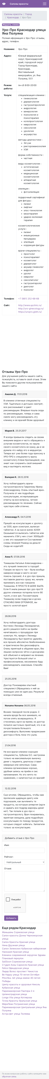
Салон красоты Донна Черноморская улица (22, 937)
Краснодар (13, 17)
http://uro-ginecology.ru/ (31, 308)
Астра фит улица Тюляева (16, 1013)
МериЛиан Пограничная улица (18, 1004)
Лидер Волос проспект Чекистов (20, 971)
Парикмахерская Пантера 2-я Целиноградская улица (18, 993)
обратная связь (9, 1076)
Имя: (6, 845)
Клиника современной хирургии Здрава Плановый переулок (23, 957)
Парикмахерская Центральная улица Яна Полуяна (24, 1009)
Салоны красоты (19, 3)
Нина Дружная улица (13, 945)
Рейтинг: (8, 856)
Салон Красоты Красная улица (18, 942)
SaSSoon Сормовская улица (17, 961)
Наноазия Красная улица (15, 951)
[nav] (44, 4)
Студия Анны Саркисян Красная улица (23, 964)
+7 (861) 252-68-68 (28, 298)
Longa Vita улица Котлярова (17, 997)
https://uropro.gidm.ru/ (30, 311)
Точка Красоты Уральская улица (19, 1000)
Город (28, 14)
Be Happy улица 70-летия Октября (20, 974)
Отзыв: (8, 868)
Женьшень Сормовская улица (18, 932)
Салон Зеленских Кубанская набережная (24, 948)
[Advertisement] (24, 342)
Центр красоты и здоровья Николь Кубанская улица (21, 986)
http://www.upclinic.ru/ (30, 305)
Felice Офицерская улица (15, 968)
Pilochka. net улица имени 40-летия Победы (21, 980)
